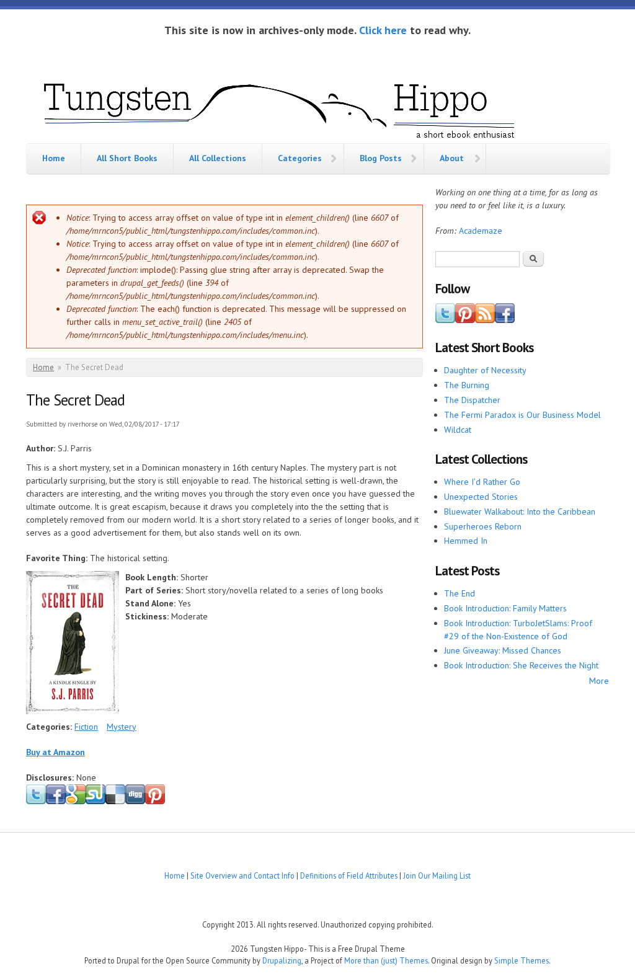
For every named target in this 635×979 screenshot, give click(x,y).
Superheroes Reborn (483, 526)
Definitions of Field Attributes (348, 875)
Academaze (480, 230)
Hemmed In (465, 540)
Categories (300, 158)
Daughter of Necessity (485, 370)
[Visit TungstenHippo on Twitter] (445, 320)
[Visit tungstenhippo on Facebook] (56, 801)
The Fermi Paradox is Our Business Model (522, 414)
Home (53, 158)
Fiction (86, 726)
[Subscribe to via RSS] (485, 320)
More (599, 680)
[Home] (280, 108)
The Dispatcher (472, 399)
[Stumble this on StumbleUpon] (95, 801)
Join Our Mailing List (437, 875)
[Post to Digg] (135, 801)
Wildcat (457, 429)
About (452, 158)
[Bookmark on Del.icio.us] (115, 801)
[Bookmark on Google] (76, 801)
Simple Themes (521, 960)
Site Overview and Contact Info (242, 875)
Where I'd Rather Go (482, 481)
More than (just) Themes (386, 960)
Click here (383, 29)
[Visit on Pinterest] (465, 320)
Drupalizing (281, 960)
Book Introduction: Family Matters (505, 608)
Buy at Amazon (55, 752)
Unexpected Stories (481, 496)
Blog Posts (381, 158)
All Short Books (127, 158)
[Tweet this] (36, 801)
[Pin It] (155, 801)
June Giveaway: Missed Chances (502, 650)
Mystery (121, 726)
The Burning (466, 385)
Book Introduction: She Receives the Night (521, 665)
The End (459, 593)
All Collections (217, 158)
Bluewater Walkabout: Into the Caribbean (519, 511)
